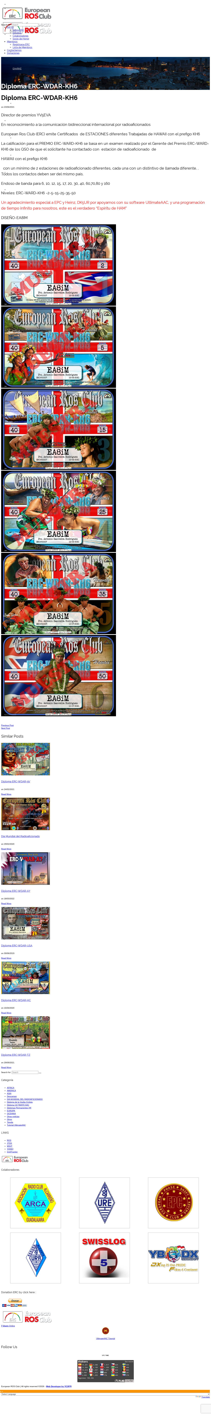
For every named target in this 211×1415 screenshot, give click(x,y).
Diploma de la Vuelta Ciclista (20, 1102)
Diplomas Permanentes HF (19, 1108)
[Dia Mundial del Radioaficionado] (105, 814)
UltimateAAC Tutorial (105, 1338)
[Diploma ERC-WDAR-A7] (105, 868)
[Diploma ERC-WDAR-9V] (105, 759)
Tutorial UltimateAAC (16, 1125)
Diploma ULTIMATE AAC (18, 1105)
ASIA (9, 1093)
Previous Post (7, 725)
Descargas (12, 1096)
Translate (205, 1397)
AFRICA (10, 1088)
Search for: (6, 25)
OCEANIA (11, 1113)
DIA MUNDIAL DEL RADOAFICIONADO (25, 1099)
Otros (9, 1119)
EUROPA (11, 1111)
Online (8, 1326)
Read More (6, 794)
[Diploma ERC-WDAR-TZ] (105, 1032)
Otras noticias (13, 1116)
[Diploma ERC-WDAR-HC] (105, 978)
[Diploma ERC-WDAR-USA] (105, 923)
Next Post (5, 728)
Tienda (10, 1122)
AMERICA (11, 1090)
